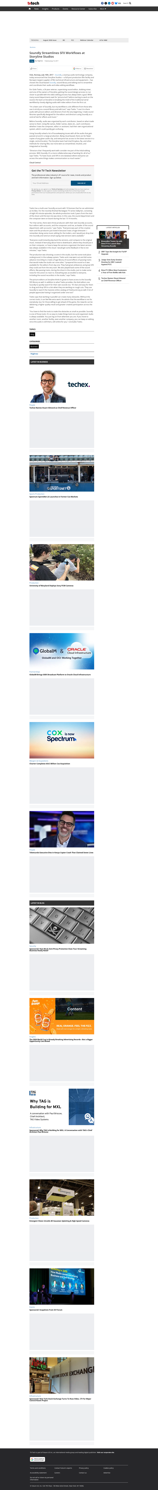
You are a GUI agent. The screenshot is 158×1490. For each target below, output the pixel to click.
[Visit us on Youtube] (112, 3)
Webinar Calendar (86, 40)
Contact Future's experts (63, 1468)
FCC (72, 40)
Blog (31, 61)
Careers (57, 1473)
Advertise (107, 1473)
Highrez (40, 61)
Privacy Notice (36, 191)
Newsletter (90, 68)
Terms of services (57, 189)
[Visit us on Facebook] (102, 3)
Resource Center (78, 9)
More (102, 9)
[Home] (30, 8)
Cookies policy (109, 1468)
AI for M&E (103, 40)
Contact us (83, 1473)
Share (35, 68)
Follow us (78, 68)
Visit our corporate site (105, 1452)
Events (65, 9)
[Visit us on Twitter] (105, 3)
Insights (45, 9)
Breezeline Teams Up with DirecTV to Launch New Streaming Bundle (111, 243)
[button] (127, 3)
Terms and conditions (38, 1468)
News (36, 9)
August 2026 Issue (49, 40)
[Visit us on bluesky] (116, 3)
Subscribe (93, 9)
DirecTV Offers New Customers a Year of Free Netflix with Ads (114, 271)
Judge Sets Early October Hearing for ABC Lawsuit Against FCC (111, 262)
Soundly (58, 75)
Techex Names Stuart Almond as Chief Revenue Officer (113, 279)
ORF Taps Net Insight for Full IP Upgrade (114, 253)
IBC (64, 40)
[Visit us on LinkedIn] (109, 3)
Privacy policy (84, 1468)
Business (32, 47)
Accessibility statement (38, 1473)
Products (55, 9)
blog (32, 334)
